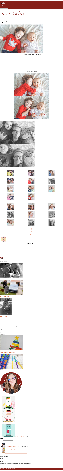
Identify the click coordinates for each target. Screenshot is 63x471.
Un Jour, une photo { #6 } (4, 296)
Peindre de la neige (3, 370)
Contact (3, 2)
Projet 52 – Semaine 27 (4, 316)
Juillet (31, 232)
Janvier (31, 227)
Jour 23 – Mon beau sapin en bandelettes (7, 352)
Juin (31, 231)
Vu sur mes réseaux (4, 4)
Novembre (31, 234)
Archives (1, 456)
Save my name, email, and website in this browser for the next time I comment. (11, 332)
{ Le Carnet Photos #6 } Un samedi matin (7, 278)
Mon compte (3, 5)
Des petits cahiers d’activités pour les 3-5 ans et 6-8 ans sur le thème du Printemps (16, 453)
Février (31, 228)
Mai (31, 230)
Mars (31, 229)
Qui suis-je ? (3, 1)
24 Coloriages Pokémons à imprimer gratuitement (12, 446)
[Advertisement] (26, 63)
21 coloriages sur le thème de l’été (10, 449)
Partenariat (3, 3)
